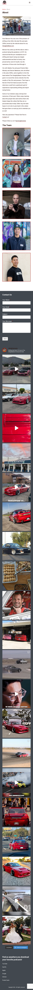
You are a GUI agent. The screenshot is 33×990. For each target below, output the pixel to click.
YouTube (4, 963)
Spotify (4, 967)
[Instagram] (14, 150)
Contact (4, 117)
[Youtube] (18, 150)
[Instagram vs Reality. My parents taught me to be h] (16, 487)
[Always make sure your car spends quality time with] (16, 398)
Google (4, 973)
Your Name (6, 300)
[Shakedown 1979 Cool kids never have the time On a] (16, 369)
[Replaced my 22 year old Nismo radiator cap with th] (16, 428)
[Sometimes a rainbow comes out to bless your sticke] (16, 457)
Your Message (7, 321)
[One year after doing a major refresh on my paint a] (16, 516)
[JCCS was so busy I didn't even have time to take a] (16, 871)
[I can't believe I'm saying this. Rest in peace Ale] (16, 605)
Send (5, 338)
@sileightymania (21, 121)
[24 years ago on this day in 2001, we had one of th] (16, 664)
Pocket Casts (5, 980)
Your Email (6, 307)
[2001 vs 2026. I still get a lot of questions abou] (16, 546)
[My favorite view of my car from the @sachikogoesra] (16, 812)
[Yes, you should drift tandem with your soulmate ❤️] (16, 753)
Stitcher (4, 977)
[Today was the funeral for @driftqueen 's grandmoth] (16, 575)
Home (4, 9)
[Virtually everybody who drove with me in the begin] (16, 723)
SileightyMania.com (8, 46)
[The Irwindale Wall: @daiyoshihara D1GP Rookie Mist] (16, 900)
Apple (4, 970)
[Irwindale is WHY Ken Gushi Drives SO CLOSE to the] (16, 782)
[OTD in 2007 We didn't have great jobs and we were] (16, 634)
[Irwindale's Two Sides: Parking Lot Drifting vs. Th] (16, 694)
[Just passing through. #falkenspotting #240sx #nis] (16, 841)
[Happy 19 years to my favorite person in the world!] (16, 930)
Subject (4, 314)
